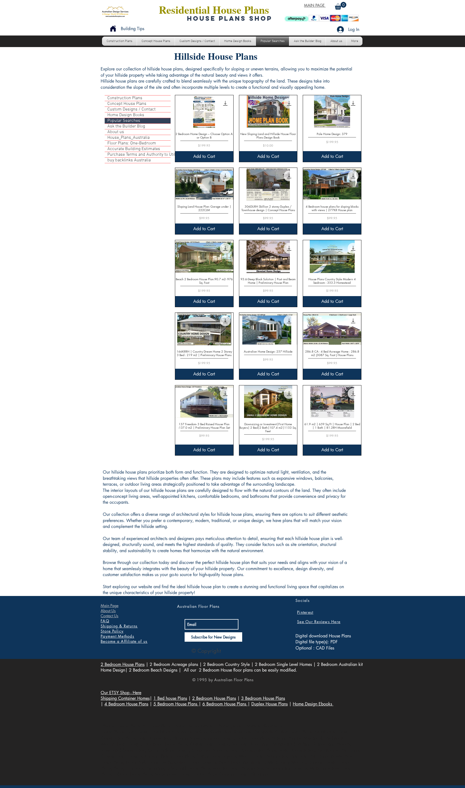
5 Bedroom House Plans (176, 704)
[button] (340, 6)
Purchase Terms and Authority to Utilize (139, 154)
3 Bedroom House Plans (263, 698)
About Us (108, 610)
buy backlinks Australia (129, 160)
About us (115, 132)
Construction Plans (124, 98)
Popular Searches (123, 120)
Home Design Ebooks (313, 704)
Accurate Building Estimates (133, 149)
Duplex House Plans (269, 704)
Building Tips (132, 28)
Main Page (109, 605)
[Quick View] (204, 111)
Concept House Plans (126, 104)
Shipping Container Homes (125, 698)
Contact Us (109, 615)
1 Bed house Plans (170, 698)
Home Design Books (125, 115)
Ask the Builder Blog (126, 126)
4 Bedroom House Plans (126, 704)
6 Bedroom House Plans (225, 704)
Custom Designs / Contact (131, 109)
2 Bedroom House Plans (123, 664)
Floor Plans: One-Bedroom (131, 143)
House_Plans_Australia (128, 137)
